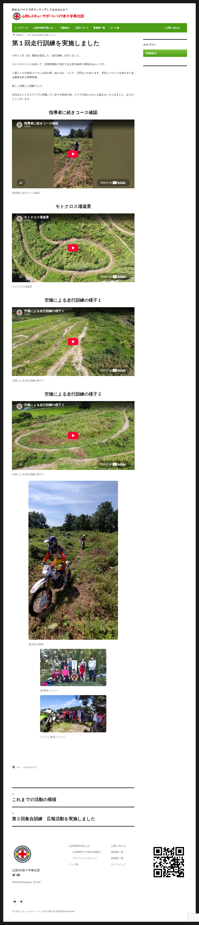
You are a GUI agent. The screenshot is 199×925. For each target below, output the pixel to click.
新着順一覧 (99, 27)
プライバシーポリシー (84, 858)
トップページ (21, 27)
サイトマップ (118, 864)
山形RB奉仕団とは (43, 27)
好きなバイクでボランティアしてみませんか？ (40, 9)
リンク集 (114, 27)
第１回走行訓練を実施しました (56, 43)
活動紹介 (65, 27)
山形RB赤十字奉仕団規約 (86, 851)
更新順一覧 (117, 851)
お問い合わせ (173, 27)
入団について (82, 27)
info (18, 767)
